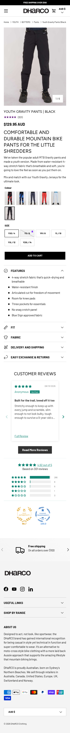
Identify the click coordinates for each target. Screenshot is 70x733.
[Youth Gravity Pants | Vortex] (21, 198)
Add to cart (35, 255)
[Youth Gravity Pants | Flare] (44, 198)
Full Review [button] (21, 436)
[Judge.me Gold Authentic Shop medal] (24, 514)
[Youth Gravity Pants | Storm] (33, 198)
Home (6, 22)
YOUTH (15, 22)
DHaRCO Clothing (19, 723)
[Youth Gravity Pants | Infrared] (10, 198)
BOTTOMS (26, 22)
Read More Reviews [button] (35, 450)
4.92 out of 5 (44, 465)
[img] (23, 386)
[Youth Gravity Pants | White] (56, 198)
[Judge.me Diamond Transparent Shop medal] (42, 514)
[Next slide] (63, 417)
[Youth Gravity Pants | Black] (10, 213)
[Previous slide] (7, 417)
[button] (54, 11)
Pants (36, 22)
